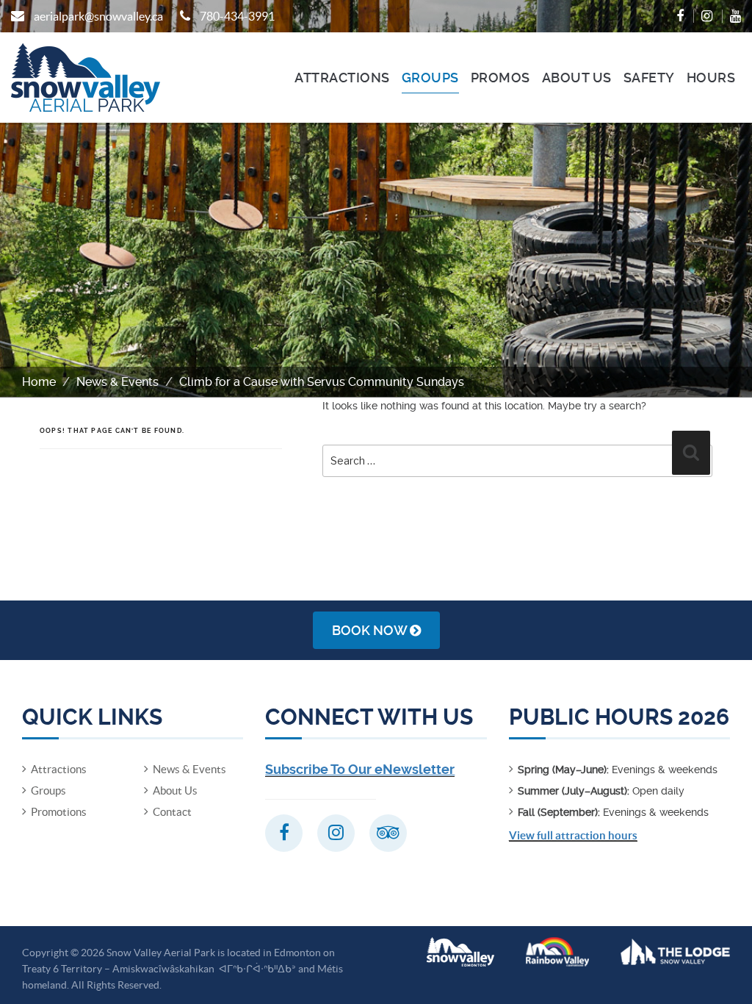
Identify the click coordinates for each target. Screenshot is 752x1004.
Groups (430, 77)
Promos (500, 77)
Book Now (371, 630)
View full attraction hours (573, 835)
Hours (711, 77)
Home (39, 382)
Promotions (59, 812)
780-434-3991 (237, 16)
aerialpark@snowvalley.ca (98, 16)
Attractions (342, 77)
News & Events (117, 382)
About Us (577, 77)
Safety (649, 77)
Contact (172, 812)
